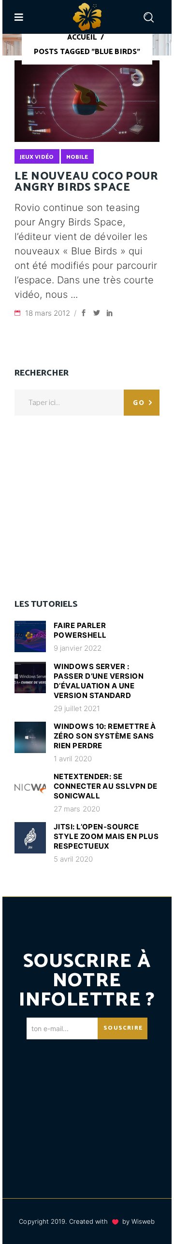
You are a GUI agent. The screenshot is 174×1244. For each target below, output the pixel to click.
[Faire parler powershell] (30, 636)
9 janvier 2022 (78, 648)
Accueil (82, 37)
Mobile (77, 157)
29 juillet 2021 (77, 708)
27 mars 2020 (77, 808)
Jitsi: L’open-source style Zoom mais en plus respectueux (106, 836)
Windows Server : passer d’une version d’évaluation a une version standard (99, 681)
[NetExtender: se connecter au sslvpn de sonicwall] (30, 787)
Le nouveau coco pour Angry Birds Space (86, 182)
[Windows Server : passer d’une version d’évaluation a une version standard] (30, 677)
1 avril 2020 (73, 758)
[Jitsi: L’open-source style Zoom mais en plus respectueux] (30, 837)
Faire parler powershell (80, 630)
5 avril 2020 (73, 859)
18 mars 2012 (48, 313)
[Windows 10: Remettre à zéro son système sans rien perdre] (30, 737)
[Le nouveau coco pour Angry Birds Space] (87, 101)
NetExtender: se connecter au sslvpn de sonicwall (106, 786)
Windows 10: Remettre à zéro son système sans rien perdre (105, 736)
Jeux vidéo (37, 157)
